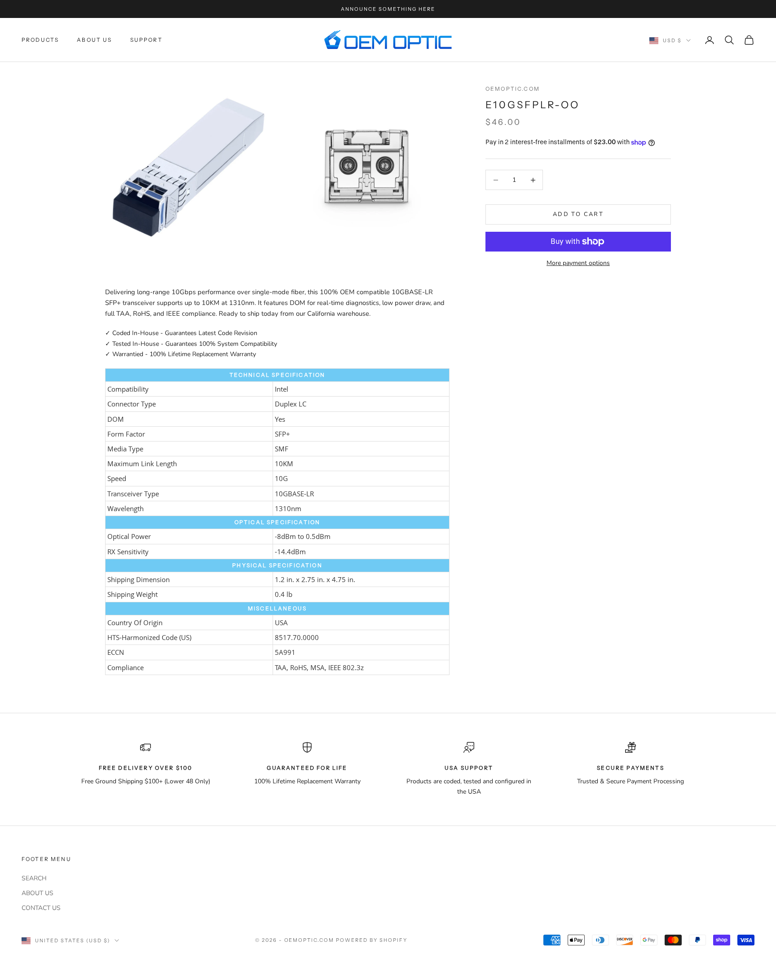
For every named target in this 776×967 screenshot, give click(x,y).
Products (40, 39)
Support (146, 39)
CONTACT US (41, 908)
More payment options (578, 263)
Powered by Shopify (371, 940)
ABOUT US (37, 893)
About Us (94, 39)
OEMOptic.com (512, 88)
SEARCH (34, 878)
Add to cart (578, 214)
